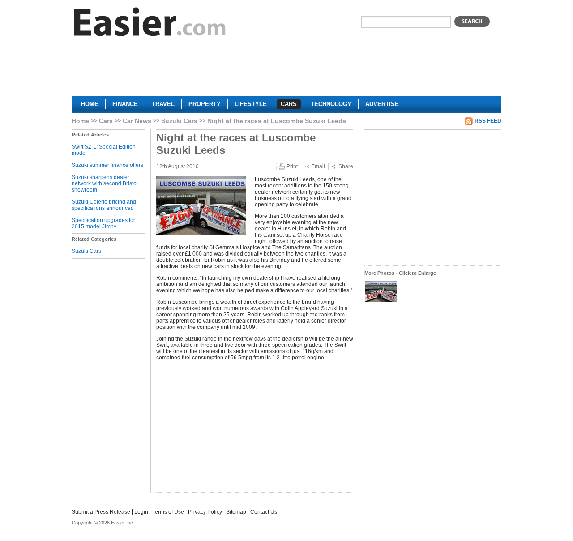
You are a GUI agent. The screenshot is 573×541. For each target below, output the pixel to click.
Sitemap (236, 512)
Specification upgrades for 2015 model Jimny (103, 223)
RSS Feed (488, 121)
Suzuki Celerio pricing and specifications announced (104, 205)
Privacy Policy (205, 512)
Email (318, 166)
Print (292, 166)
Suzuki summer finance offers (107, 165)
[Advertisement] (286, 70)
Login (141, 512)
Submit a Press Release (101, 512)
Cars (106, 120)
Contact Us (263, 512)
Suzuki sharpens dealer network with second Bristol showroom (105, 183)
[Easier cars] (150, 24)
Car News (137, 120)
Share (345, 166)
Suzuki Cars (179, 120)
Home (80, 120)
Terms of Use (168, 512)
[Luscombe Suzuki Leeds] (381, 301)
